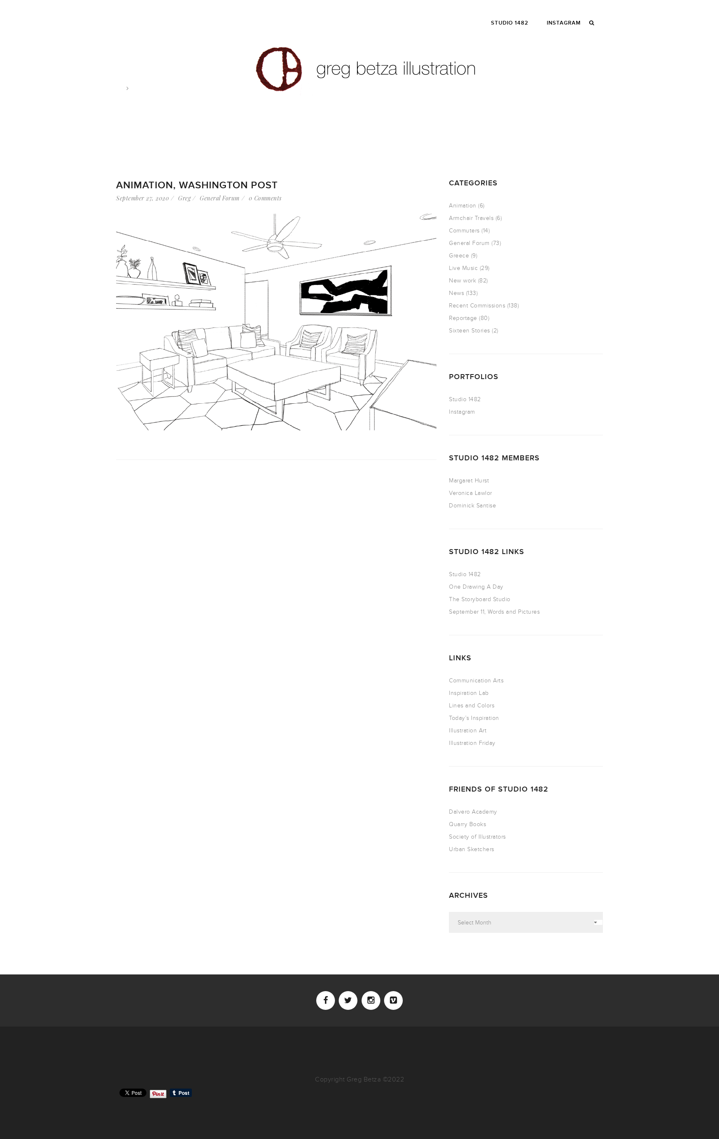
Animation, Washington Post (197, 185)
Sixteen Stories (469, 330)
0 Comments (265, 198)
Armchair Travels (471, 218)
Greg (184, 198)
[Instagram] (371, 1000)
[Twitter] (348, 1000)
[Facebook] (325, 1000)
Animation (462, 205)
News (456, 293)
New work (462, 280)
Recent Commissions (477, 305)
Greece (459, 255)
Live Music (463, 268)
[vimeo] (393, 1000)
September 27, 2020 (142, 198)
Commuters (464, 230)
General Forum (220, 198)
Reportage (463, 318)
